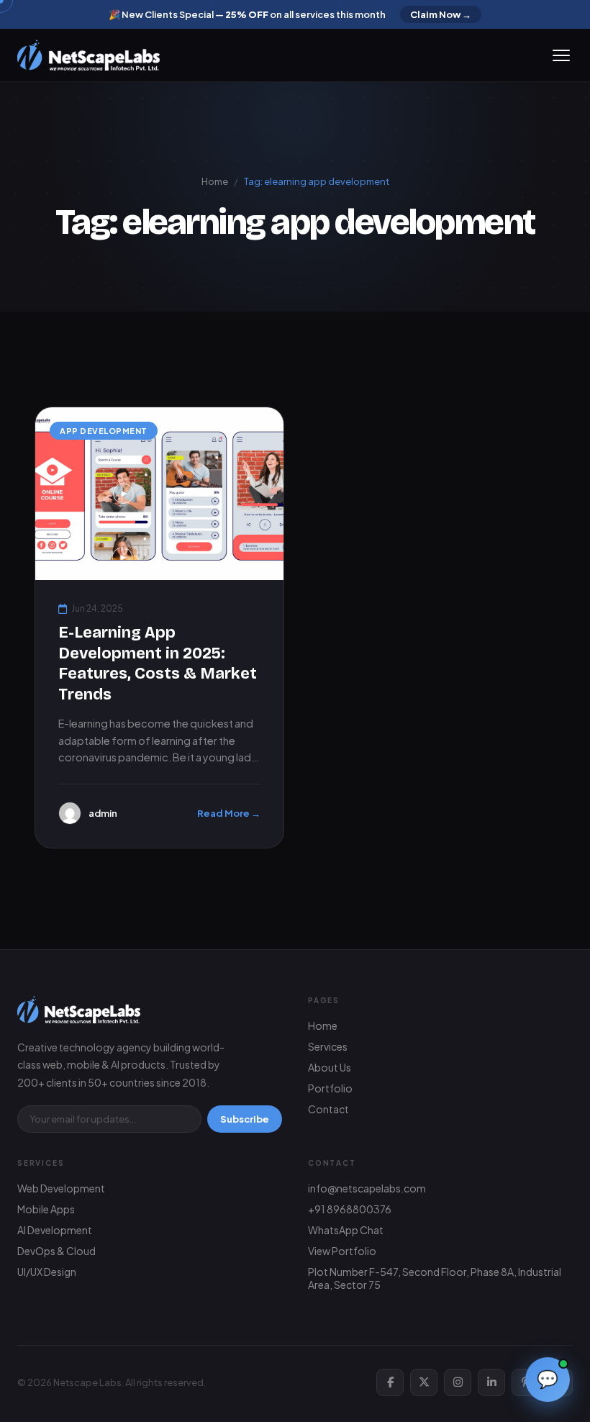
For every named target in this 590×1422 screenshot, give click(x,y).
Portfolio (330, 1088)
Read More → (228, 813)
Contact (328, 1108)
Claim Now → (440, 14)
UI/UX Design (46, 1271)
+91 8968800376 (349, 1209)
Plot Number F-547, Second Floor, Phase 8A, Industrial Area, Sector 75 (434, 1278)
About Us (329, 1067)
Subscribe (244, 1119)
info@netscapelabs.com (367, 1188)
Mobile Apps (46, 1209)
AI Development (54, 1229)
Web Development (61, 1188)
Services (328, 1046)
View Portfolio (342, 1250)
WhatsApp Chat (346, 1229)
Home (214, 181)
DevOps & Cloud (56, 1250)
